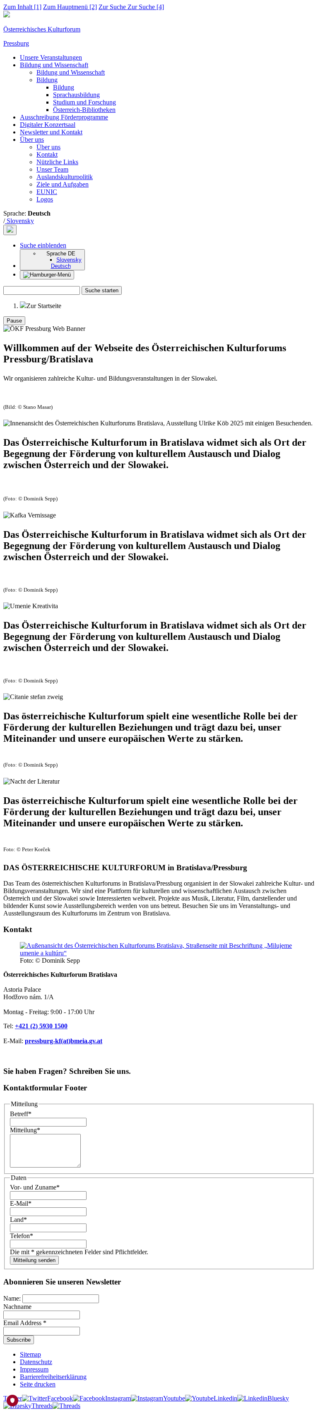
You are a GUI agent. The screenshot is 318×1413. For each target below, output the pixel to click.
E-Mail (20, 1203)
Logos (44, 199)
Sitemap (30, 1354)
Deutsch (61, 266)
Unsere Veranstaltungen (51, 57)
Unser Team (52, 169)
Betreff (20, 1113)
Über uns (32, 139)
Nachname (17, 1306)
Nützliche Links (57, 161)
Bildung (47, 79)
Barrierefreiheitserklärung (53, 1376)
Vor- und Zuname (35, 1187)
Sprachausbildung (76, 94)
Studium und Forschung (84, 102)
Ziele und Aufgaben (62, 184)
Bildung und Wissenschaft (54, 64)
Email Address (24, 1322)
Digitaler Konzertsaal (47, 124)
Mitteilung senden (34, 1260)
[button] (43, 245)
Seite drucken (37, 1384)
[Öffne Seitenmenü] (47, 274)
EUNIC (46, 191)
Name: (12, 1298)
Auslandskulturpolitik (64, 176)
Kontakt (47, 154)
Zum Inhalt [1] (22, 6)
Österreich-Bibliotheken (84, 109)
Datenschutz (36, 1361)
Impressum (34, 1369)
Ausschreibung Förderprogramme (64, 117)
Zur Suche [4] (131, 6)
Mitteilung (25, 1130)
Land (18, 1219)
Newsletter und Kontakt (51, 132)
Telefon (21, 1235)
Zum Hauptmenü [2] (70, 6)
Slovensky (19, 220)
